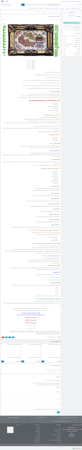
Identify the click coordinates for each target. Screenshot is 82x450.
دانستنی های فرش (37, 441)
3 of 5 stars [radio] (56, 389)
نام (59, 398)
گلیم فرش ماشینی (37, 436)
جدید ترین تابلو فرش (48, 333)
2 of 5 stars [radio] (58, 389)
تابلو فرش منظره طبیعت (21, 331)
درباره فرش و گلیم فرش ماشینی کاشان (70, 1)
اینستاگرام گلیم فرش (29, 328)
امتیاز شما (58, 387)
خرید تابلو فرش (53, 111)
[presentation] (2, 342)
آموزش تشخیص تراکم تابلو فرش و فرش (53, 279)
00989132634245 (41, 417)
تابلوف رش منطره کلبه (55, 333)
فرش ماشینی (38, 427)
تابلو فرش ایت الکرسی (44, 331)
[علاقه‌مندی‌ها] (2, 20)
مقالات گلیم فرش (37, 438)
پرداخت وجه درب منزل (57, 429)
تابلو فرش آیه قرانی (50, 12)
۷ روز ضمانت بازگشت (57, 431)
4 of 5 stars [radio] (55, 389)
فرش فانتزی (38, 434)
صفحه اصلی (79, 1)
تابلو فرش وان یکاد (13, 331)
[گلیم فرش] (80, 5)
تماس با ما (62, 1)
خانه (59, 12)
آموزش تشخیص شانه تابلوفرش (55, 277)
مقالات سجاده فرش (37, 440)
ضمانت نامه (59, 432)
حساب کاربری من (58, 438)
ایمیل (59, 404)
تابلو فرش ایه (37, 331)
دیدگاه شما (58, 391)
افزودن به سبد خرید (71, 22)
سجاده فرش (38, 429)
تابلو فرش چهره (38, 431)
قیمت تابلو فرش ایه (40, 333)
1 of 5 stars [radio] (59, 389)
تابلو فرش (55, 12)
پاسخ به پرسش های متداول (56, 434)
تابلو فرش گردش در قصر (30, 331)
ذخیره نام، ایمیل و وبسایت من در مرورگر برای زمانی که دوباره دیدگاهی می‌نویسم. (46, 409)
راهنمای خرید (59, 436)
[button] (3, 24)
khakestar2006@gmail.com (14, 417)
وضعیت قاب (78, 16)
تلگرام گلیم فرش (29, 325)
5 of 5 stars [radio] (53, 389)
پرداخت (60, 427)
